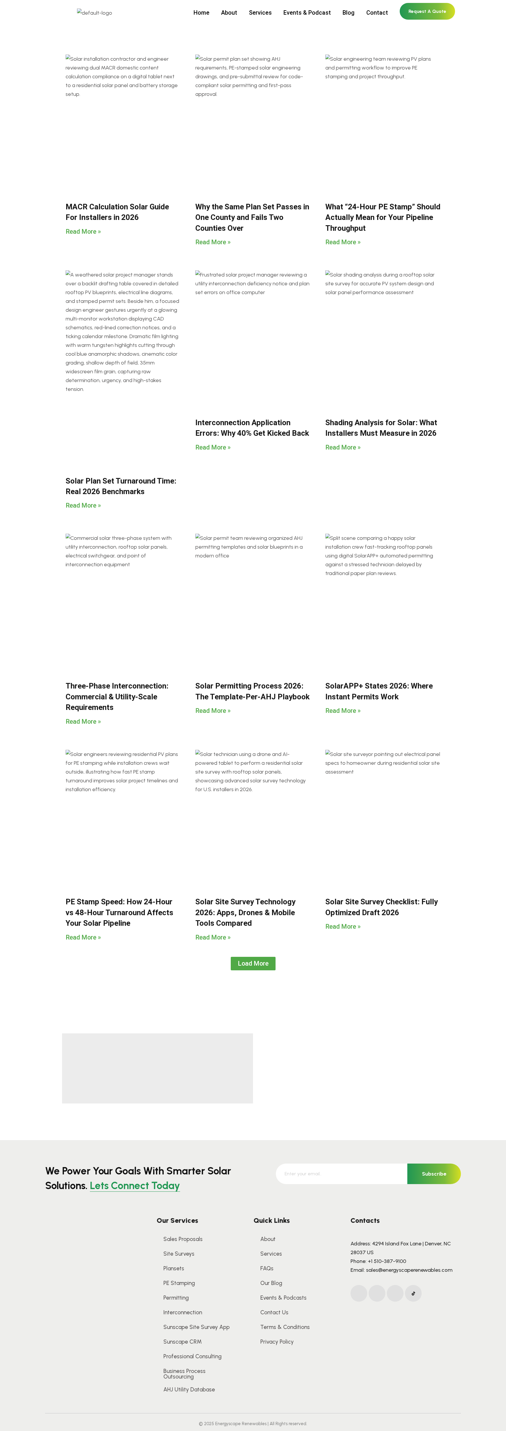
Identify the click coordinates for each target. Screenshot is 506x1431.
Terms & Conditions (285, 1327)
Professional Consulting (192, 1356)
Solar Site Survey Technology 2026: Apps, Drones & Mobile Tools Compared (245, 912)
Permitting (176, 1298)
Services (260, 12)
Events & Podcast (307, 12)
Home (201, 12)
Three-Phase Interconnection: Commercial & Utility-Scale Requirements (117, 696)
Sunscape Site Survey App (196, 1327)
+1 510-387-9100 (387, 1261)
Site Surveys (178, 1254)
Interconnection (182, 1312)
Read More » (83, 231)
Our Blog (271, 1283)
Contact (377, 12)
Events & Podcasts (283, 1298)
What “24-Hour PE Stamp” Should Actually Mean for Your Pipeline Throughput (382, 217)
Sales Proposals (183, 1239)
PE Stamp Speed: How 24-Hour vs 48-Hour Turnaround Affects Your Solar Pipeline (119, 912)
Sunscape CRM (182, 1341)
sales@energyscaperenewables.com (409, 1270)
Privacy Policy (277, 1341)
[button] (253, 963)
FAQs (266, 1268)
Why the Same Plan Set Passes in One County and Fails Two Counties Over (252, 217)
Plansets (173, 1268)
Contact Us (274, 1312)
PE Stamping (179, 1283)
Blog (349, 12)
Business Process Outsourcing (184, 1373)
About (229, 12)
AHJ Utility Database (189, 1389)
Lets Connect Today (135, 1185)
